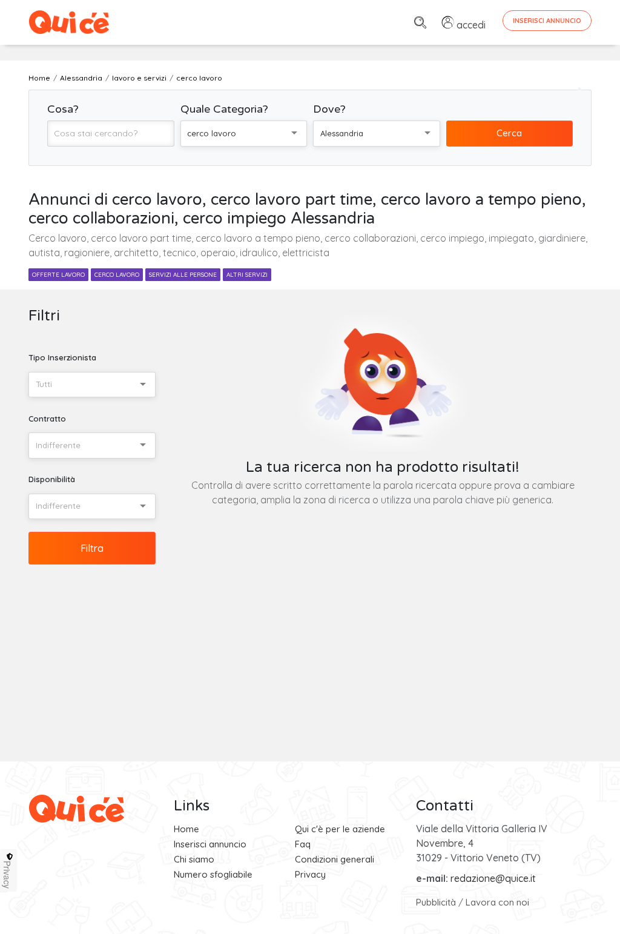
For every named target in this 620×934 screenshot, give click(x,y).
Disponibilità (51, 479)
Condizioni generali (334, 859)
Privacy (310, 874)
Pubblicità (436, 902)
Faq (303, 844)
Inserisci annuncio (210, 844)
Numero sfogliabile (213, 874)
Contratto (47, 418)
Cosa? (63, 109)
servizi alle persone (183, 275)
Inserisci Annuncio (547, 20)
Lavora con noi (497, 902)
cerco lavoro (116, 275)
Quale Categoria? (224, 109)
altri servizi (247, 275)
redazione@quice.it (493, 878)
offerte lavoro (58, 275)
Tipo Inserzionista (62, 357)
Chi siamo (194, 859)
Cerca (509, 133)
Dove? (329, 109)
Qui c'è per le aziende (340, 829)
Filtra (92, 548)
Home (186, 829)
